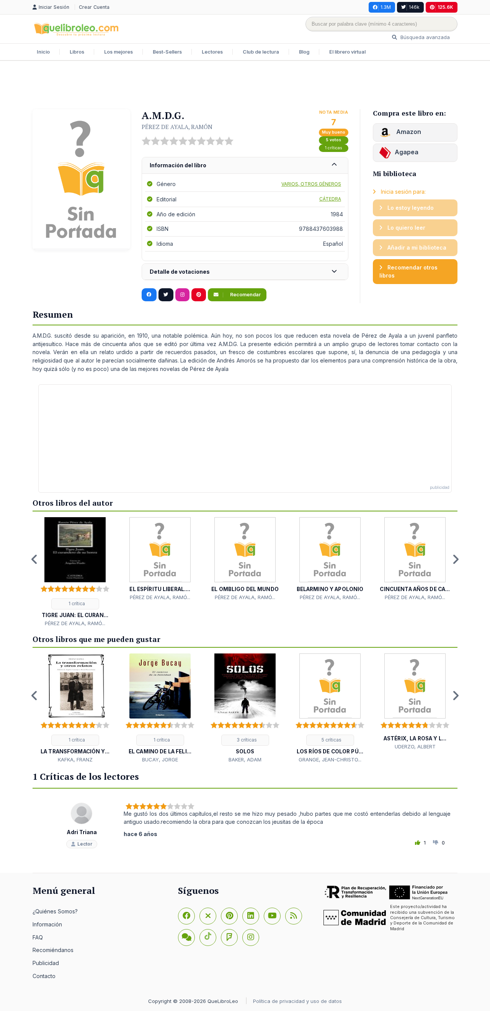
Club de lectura (261, 52)
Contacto (44, 976)
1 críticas (333, 147)
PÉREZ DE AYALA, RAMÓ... (75, 623)
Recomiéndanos (53, 950)
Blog (304, 52)
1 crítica (76, 603)
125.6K (445, 7)
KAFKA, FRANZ (75, 759)
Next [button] (455, 559)
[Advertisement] (245, 86)
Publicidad (46, 963)
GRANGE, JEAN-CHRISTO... (330, 759)
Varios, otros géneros (311, 184)
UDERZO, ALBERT (415, 746)
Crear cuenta (94, 7)
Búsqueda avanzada (424, 37)
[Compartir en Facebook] (149, 294)
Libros (77, 52)
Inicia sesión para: (402, 191)
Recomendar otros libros (408, 271)
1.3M (386, 7)
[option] (75, 572)
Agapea (406, 152)
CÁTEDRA (330, 199)
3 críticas (246, 740)
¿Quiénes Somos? (55, 911)
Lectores (212, 52)
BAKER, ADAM (245, 759)
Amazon (408, 132)
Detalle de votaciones (180, 271)
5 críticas (330, 740)
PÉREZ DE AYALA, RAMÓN (177, 127)
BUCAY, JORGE (160, 759)
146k (414, 7)
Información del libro (178, 165)
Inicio (43, 52)
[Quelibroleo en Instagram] (182, 294)
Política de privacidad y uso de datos (297, 1001)
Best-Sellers (167, 52)
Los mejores (118, 52)
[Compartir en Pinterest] (198, 294)
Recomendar (245, 294)
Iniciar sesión (55, 7)
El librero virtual (347, 52)
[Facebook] (186, 916)
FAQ (38, 937)
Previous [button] (34, 559)
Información (47, 924)
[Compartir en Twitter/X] (165, 294)
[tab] (245, 165)
